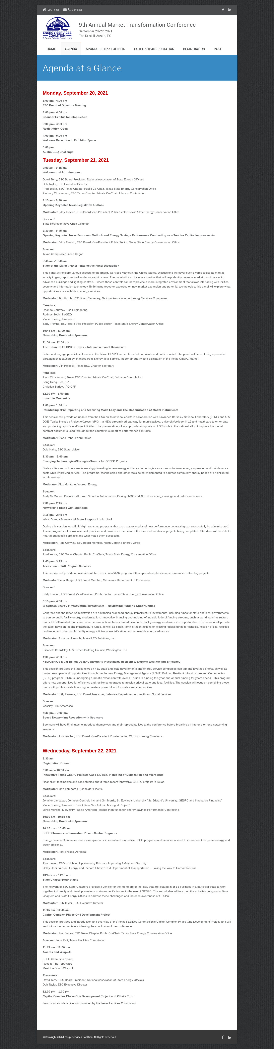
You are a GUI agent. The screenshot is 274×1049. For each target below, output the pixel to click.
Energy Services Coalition (77, 1037)
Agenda (71, 49)
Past (217, 49)
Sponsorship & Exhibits (105, 49)
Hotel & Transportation (154, 49)
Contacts (77, 10)
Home (51, 49)
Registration (194, 49)
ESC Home (53, 10)
